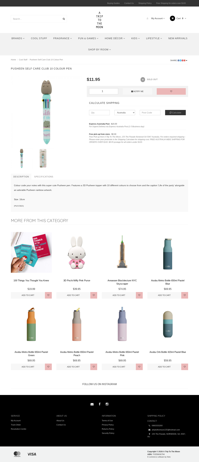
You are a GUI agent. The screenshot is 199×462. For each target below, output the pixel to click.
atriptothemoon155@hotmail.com (165, 430)
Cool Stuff (39, 38)
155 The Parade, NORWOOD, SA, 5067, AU (166, 435)
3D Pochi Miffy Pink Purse (76, 280)
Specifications (43, 177)
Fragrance (61, 38)
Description (21, 177)
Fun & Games (87, 38)
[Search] (64, 18)
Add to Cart (28, 295)
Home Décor (114, 38)
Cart (179, 18)
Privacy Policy (108, 425)
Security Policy (108, 433)
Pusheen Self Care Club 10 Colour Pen (46, 60)
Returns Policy (108, 429)
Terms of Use (107, 421)
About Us (60, 421)
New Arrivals (177, 38)
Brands (17, 38)
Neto (169, 457)
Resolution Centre (18, 429)
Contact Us (129, 3)
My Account (157, 18)
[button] (190, 452)
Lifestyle (153, 38)
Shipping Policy (145, 3)
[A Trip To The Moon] (99, 20)
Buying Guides (113, 3)
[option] (46, 112)
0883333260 (157, 426)
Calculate (176, 112)
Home (13, 60)
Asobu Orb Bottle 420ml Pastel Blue (168, 352)
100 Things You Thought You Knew (31, 280)
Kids (134, 38)
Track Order (16, 425)
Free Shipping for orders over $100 (171, 3)
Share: (174, 60)
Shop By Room (98, 49)
